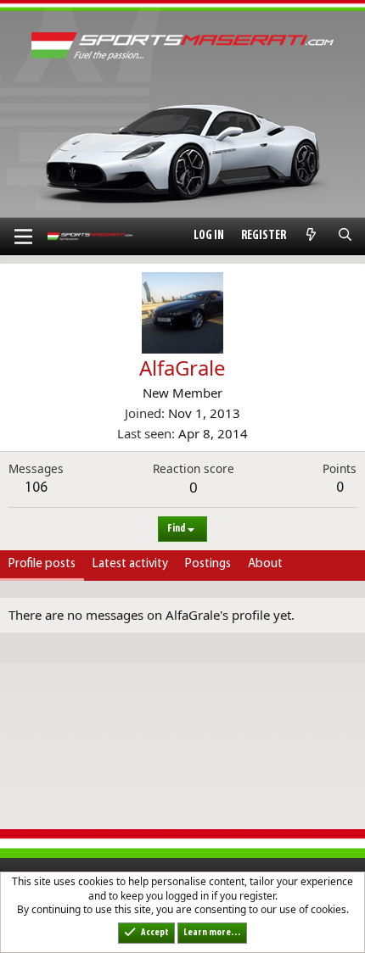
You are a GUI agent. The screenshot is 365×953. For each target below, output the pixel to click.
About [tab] (265, 564)
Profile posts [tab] (42, 564)
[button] (23, 237)
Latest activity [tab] (130, 564)
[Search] (345, 236)
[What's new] (311, 236)
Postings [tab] (208, 564)
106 (36, 488)
